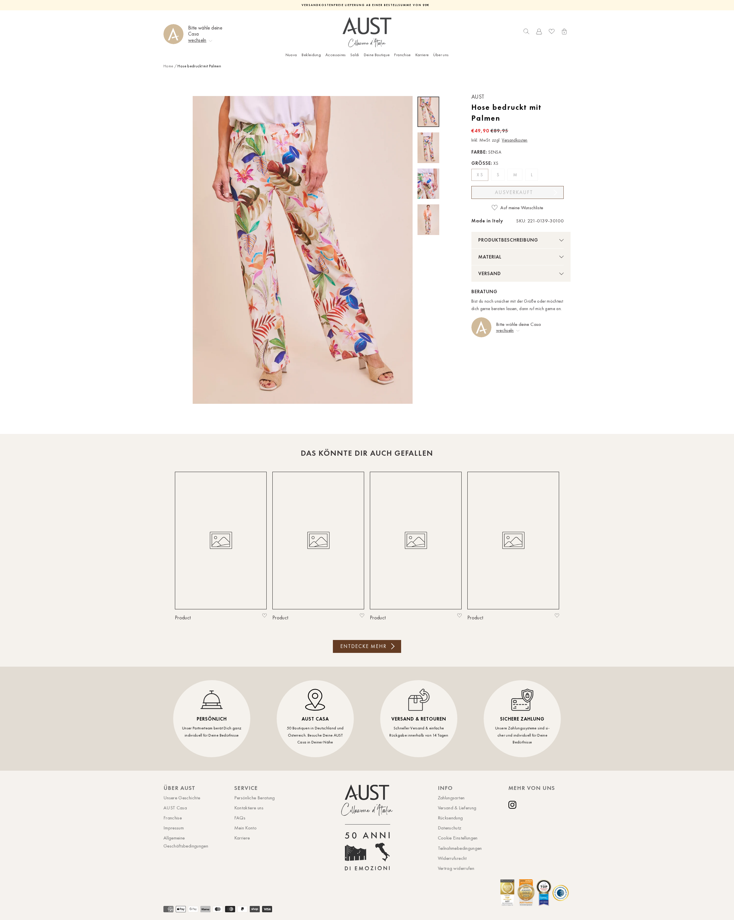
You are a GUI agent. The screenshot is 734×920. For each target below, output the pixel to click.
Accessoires (335, 54)
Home (168, 66)
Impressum (173, 828)
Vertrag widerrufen (456, 868)
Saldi (354, 54)
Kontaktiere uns (248, 808)
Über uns (440, 54)
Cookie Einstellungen (458, 838)
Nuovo (291, 54)
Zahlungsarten (451, 797)
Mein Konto (245, 828)
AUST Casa (175, 808)
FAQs (239, 818)
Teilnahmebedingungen (460, 848)
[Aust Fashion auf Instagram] (513, 805)
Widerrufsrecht (452, 858)
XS (480, 174)
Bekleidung (311, 54)
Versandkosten (515, 140)
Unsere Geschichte (181, 797)
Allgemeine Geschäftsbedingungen (185, 841)
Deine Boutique (377, 54)
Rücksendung (450, 818)
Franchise (402, 54)
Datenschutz (450, 828)
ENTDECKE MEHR (363, 646)
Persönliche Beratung (254, 797)
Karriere (422, 54)
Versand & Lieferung (457, 808)
